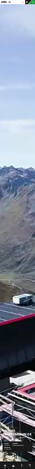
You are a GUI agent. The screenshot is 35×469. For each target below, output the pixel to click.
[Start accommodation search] (31, 2)
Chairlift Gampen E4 (18, 445)
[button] (23, 2)
